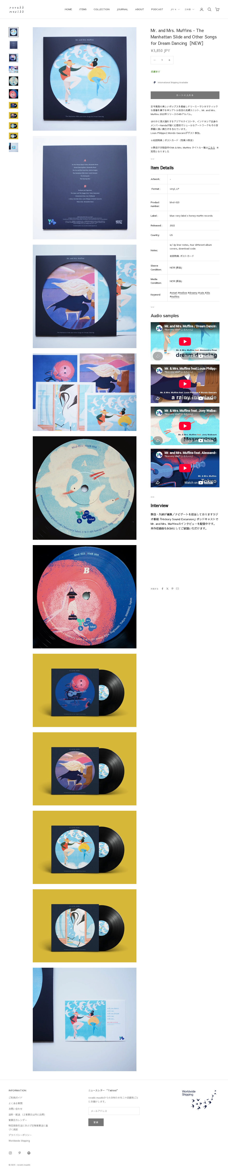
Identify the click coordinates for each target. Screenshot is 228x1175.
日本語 (188, 9)
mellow (183, 292)
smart (174, 292)
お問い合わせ (15, 1108)
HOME (68, 9)
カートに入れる (185, 95)
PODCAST (157, 9)
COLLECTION (102, 9)
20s (208, 292)
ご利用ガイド (15, 1097)
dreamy (193, 292)
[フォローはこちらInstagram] (10, 1153)
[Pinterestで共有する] (172, 588)
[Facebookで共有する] (162, 588)
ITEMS (83, 9)
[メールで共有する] (177, 588)
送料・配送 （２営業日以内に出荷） (27, 1114)
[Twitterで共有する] (167, 588)
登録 (96, 1122)
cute (202, 292)
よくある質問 (15, 1103)
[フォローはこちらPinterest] (19, 1153)
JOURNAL (122, 9)
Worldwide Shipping (19, 1140)
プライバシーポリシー (20, 1135)
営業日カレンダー (18, 1120)
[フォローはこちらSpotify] (29, 1153)
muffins (175, 296)
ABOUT (139, 9)
